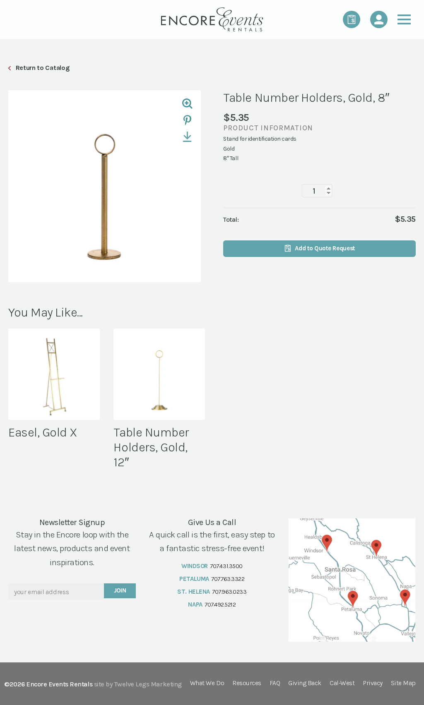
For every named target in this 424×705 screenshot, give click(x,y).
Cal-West (342, 683)
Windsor (194, 566)
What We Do (207, 683)
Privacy (373, 683)
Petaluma (194, 579)
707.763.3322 (227, 579)
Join (120, 590)
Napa (195, 604)
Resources (246, 683)
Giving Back (304, 683)
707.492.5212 (220, 604)
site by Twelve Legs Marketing (138, 684)
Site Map (403, 683)
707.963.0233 (229, 591)
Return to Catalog (42, 68)
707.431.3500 (226, 566)
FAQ (275, 683)
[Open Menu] (404, 19)
